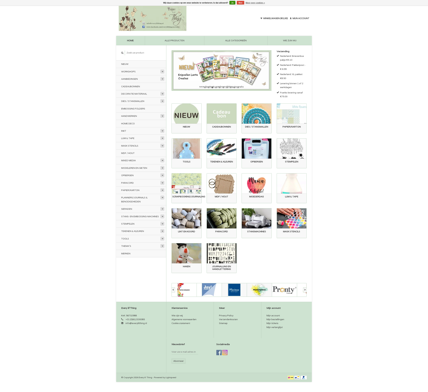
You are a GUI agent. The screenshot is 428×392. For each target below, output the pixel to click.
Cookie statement (181, 323)
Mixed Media (128, 160)
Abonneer (178, 361)
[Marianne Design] (234, 290)
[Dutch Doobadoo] (184, 290)
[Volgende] (305, 289)
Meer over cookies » (255, 3)
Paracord (127, 182)
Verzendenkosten (228, 319)
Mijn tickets (272, 323)
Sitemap (223, 323)
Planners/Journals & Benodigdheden (134, 199)
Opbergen (127, 175)
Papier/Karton (130, 190)
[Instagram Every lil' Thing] (225, 352)
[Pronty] (284, 290)
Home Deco (128, 123)
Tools (125, 238)
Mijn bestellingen (275, 319)
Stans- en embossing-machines (140, 216)
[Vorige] (173, 289)
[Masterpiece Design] (259, 290)
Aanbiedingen (129, 79)
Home (130, 40)
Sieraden (126, 209)
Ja (232, 3)
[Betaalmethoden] (291, 377)
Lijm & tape (127, 138)
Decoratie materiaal (134, 93)
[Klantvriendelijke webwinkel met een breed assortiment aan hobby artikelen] (174, 18)
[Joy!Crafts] (209, 290)
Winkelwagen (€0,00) (275, 18)
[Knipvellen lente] (222, 70)
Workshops (128, 71)
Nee (240, 3)
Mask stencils (129, 145)
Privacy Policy (226, 315)
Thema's (126, 246)
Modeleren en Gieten (134, 168)
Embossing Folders (133, 108)
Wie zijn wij (289, 40)
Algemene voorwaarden (184, 319)
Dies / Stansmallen (132, 101)
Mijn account (300, 18)
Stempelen (127, 223)
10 (238, 87)
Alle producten (174, 40)
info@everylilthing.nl (136, 323)
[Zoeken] (122, 52)
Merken (125, 253)
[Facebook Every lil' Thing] (219, 352)
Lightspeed (171, 377)
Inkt (123, 130)
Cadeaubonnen (130, 86)
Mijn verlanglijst (274, 327)
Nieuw (124, 64)
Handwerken (129, 116)
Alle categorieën (236, 40)
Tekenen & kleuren (132, 231)
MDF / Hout (128, 153)
